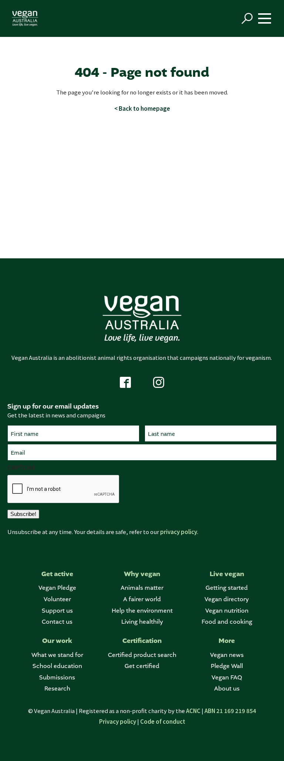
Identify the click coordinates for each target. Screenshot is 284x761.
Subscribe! (23, 514)
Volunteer (57, 599)
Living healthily (142, 622)
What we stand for (57, 655)
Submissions (57, 677)
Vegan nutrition (226, 610)
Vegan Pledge (57, 588)
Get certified (142, 666)
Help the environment (142, 610)
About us (227, 688)
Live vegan (227, 574)
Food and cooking (227, 622)
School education (57, 666)
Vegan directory (226, 599)
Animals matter (142, 588)
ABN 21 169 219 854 (230, 710)
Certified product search (142, 655)
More (227, 640)
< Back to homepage (142, 108)
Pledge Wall (227, 666)
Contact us (57, 622)
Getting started (227, 588)
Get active (57, 574)
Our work (57, 640)
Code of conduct (162, 721)
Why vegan (142, 574)
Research (57, 688)
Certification (142, 640)
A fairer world (142, 599)
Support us (57, 610)
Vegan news (227, 655)
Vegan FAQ (227, 677)
